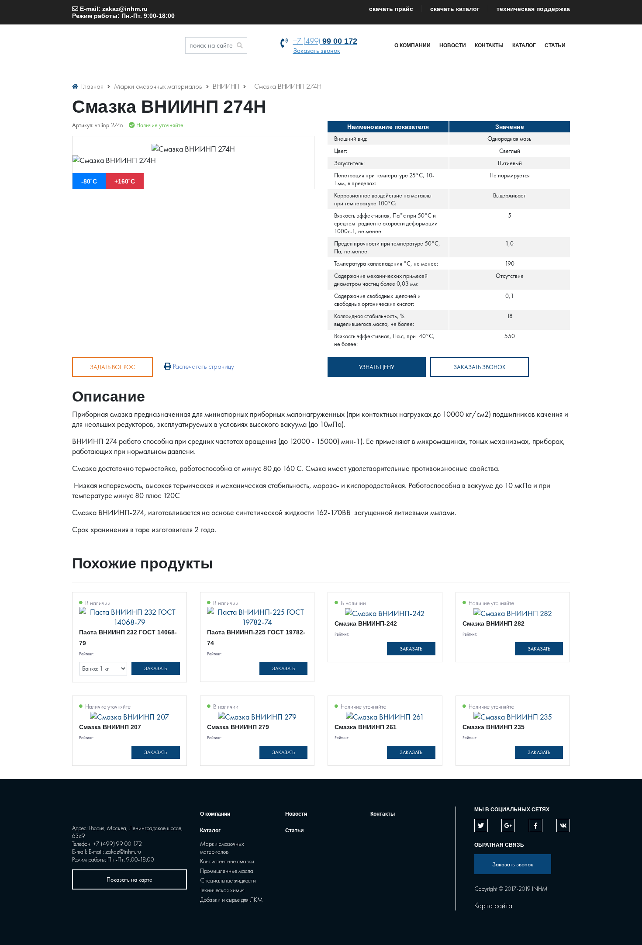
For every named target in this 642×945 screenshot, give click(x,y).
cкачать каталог (455, 8)
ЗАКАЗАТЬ (155, 668)
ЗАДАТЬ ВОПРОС (112, 367)
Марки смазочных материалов (159, 86)
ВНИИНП (227, 86)
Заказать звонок (316, 50)
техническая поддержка (533, 8)
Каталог (524, 45)
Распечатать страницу (202, 366)
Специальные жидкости (228, 880)
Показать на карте (129, 879)
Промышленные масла (226, 871)
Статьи (555, 45)
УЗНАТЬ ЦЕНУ (376, 367)
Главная (92, 86)
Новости (452, 45)
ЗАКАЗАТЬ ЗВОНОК (479, 367)
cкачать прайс (391, 8)
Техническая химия (222, 890)
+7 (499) (325, 41)
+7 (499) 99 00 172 (117, 844)
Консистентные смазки (227, 861)
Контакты (489, 45)
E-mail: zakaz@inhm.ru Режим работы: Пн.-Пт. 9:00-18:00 (123, 12)
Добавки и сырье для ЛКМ (231, 899)
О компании (412, 45)
